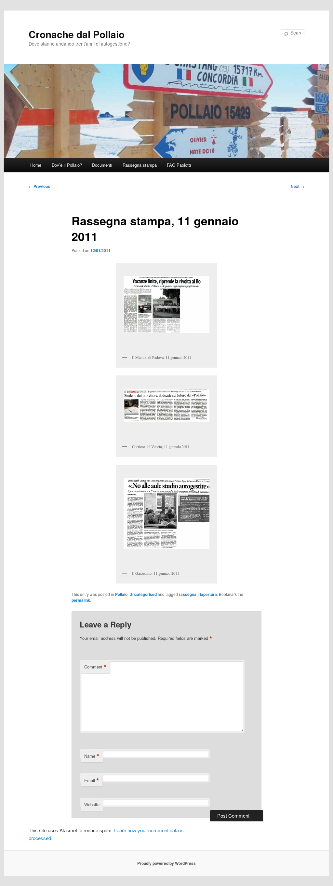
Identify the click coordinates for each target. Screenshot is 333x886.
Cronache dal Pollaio (77, 34)
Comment (95, 667)
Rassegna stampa (140, 165)
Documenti (102, 165)
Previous (39, 186)
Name (92, 756)
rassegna (187, 594)
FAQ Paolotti (179, 165)
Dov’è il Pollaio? (67, 165)
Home (35, 165)
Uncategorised (143, 594)
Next (297, 186)
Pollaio (121, 594)
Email (91, 780)
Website (92, 804)
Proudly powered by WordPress (166, 863)
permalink (81, 600)
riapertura (207, 594)
